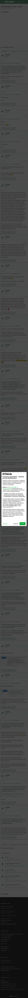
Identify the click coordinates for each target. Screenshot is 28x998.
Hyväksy (22, 523)
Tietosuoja (5, 523)
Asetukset (15, 523)
